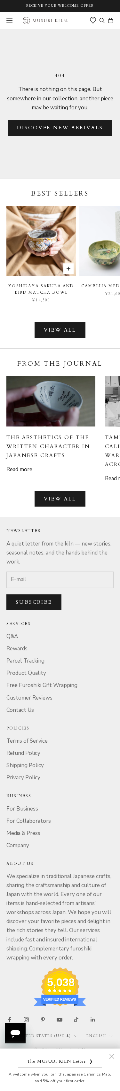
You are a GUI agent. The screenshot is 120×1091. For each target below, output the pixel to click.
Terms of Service (27, 741)
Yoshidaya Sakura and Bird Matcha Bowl (41, 289)
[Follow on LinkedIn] (93, 1019)
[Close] (112, 1056)
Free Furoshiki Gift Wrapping (41, 685)
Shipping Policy (25, 765)
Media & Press (23, 833)
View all (60, 330)
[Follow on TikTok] (76, 1019)
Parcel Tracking (25, 661)
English (96, 1035)
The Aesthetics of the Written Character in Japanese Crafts (48, 446)
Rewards (17, 648)
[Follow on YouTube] (59, 1019)
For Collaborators (28, 821)
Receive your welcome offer (60, 6)
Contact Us (20, 710)
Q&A (12, 636)
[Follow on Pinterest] (43, 1019)
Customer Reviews (29, 697)
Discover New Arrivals (60, 127)
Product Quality (26, 673)
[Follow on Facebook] (9, 1019)
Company (17, 845)
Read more (19, 469)
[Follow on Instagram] (26, 1019)
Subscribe (34, 602)
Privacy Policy (23, 777)
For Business (22, 808)
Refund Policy (23, 753)
